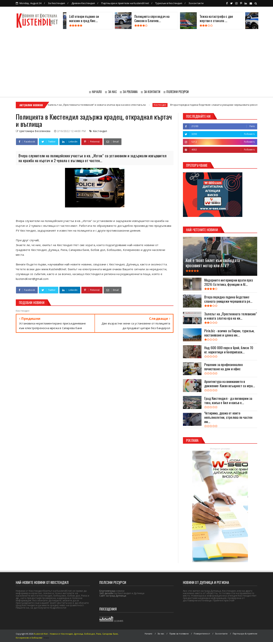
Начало (148, 634)
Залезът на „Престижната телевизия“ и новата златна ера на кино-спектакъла (67, 104)
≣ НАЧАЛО (95, 92)
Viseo (46, 637)
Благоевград (107, 590)
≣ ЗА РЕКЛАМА (129, 92)
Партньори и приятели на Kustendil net (125, 3)
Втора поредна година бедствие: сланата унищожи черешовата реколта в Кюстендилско (196, 104)
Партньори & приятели (245, 634)
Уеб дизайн (106, 593)
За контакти (196, 3)
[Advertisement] (136, 59)
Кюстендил (130, 104)
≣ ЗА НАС (111, 92)
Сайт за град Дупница (112, 595)
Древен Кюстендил (83, 3)
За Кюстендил (56, 3)
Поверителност (202, 634)
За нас (160, 634)
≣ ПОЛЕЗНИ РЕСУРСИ (176, 92)
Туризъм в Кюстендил (168, 3)
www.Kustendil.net (53, 269)
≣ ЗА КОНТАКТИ (150, 92)
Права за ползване (179, 634)
